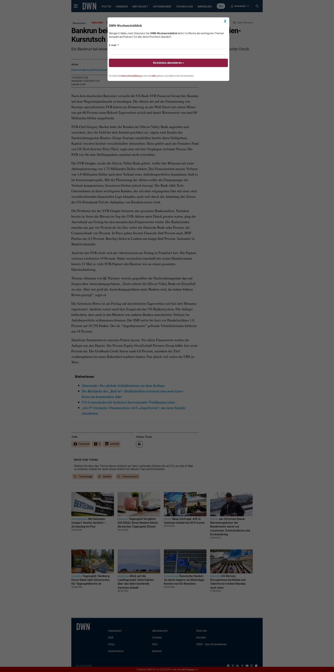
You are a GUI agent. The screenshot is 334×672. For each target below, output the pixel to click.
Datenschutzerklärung (131, 76)
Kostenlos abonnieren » (168, 62)
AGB (154, 76)
